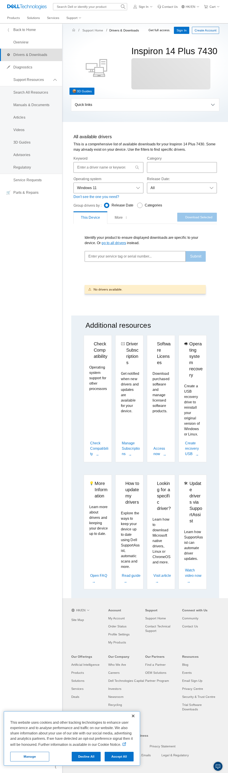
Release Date (123, 205)
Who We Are (117, 664)
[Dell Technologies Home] (27, 6)
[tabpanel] (145, 264)
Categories (153, 205)
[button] (144, 6)
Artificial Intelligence (85, 664)
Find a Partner (155, 664)
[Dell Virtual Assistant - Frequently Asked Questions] (218, 766)
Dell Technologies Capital (126, 680)
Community (190, 618)
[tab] (90, 217)
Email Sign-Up (192, 680)
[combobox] (90, 6)
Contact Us (190, 626)
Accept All (119, 756)
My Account (116, 618)
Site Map (77, 620)
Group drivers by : (87, 205)
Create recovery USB (192, 448)
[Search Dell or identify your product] (123, 6)
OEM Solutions (155, 672)
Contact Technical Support (157, 629)
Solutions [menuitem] (33, 18)
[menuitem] (74, 18)
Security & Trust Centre (198, 697)
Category (154, 158)
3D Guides (84, 91)
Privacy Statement (162, 746)
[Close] (133, 716)
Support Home (92, 30)
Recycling (115, 705)
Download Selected (198, 217)
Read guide (131, 575)
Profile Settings (119, 634)
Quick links (83, 105)
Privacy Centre (192, 689)
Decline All (86, 756)
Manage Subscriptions (131, 448)
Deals (75, 697)
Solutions (77, 680)
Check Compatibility (99, 448)
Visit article (162, 575)
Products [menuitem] (13, 18)
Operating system (87, 179)
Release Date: (158, 179)
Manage (30, 756)
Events (187, 672)
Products (77, 672)
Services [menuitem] (53, 18)
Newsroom (116, 697)
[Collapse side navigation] (55, 767)
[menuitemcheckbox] (31, 80)
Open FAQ (98, 575)
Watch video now (193, 572)
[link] (167, 6)
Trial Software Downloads (192, 707)
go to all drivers (114, 243)
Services (77, 689)
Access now (159, 451)
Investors (114, 689)
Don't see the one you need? (96, 197)
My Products (117, 642)
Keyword (80, 158)
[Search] (137, 167)
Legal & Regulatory (175, 755)
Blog (185, 664)
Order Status (117, 626)
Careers (114, 672)
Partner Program (157, 680)
